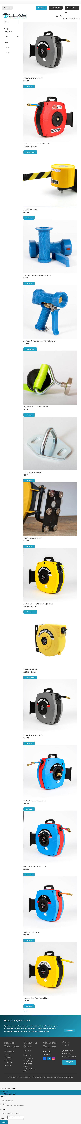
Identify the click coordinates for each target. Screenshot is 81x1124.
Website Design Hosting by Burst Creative (60, 1077)
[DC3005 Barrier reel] (50, 180)
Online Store (27, 1055)
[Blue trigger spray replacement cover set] (50, 246)
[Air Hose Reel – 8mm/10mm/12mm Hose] (50, 115)
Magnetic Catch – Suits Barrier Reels (36, 407)
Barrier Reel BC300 (30, 669)
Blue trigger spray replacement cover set (37, 275)
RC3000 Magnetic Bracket (32, 538)
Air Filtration (7, 1057)
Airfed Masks (8, 1062)
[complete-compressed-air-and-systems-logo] (14, 16)
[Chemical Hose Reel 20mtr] (50, 706)
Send (3, 1122)
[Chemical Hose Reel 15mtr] (50, 49)
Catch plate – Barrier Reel (32, 472)
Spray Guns (7, 1065)
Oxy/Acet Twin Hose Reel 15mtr (34, 866)
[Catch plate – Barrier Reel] (50, 443)
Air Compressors (9, 1051)
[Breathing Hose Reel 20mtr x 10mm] (50, 969)
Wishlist (25, 1066)
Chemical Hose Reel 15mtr (32, 78)
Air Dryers (7, 1054)
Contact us (46, 1054)
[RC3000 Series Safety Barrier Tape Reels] (50, 575)
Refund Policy (27, 1063)
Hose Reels (7, 1060)
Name (2, 1097)
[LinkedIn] (49, 1058)
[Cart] (65, 13)
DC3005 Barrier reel (30, 209)
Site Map (42, 1077)
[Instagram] (53, 1058)
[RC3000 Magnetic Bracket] (50, 509)
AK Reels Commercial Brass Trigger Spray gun (39, 341)
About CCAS (47, 1051)
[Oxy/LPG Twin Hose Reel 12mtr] (50, 772)
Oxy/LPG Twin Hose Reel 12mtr (34, 801)
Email (2, 1104)
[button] (57, 15)
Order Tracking (28, 1058)
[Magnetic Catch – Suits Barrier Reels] (50, 378)
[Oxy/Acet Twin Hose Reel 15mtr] (50, 837)
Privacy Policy (27, 1061)
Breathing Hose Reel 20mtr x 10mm (35, 998)
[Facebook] (44, 1058)
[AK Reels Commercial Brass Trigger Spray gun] (50, 312)
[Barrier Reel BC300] (50, 640)
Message (3, 1119)
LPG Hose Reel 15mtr (31, 932)
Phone (3, 1109)
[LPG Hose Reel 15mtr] (50, 903)
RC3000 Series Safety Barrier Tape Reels (38, 604)
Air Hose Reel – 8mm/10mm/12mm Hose (37, 144)
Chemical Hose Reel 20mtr (32, 735)
